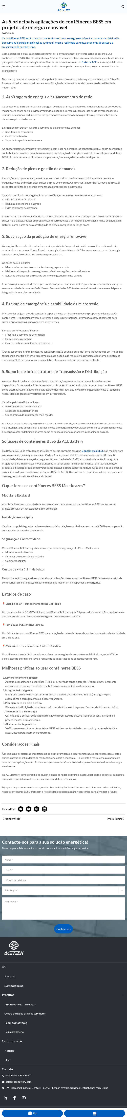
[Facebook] (14, 1098)
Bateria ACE (13, 450)
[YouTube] (24, 1098)
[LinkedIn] (5, 1098)
